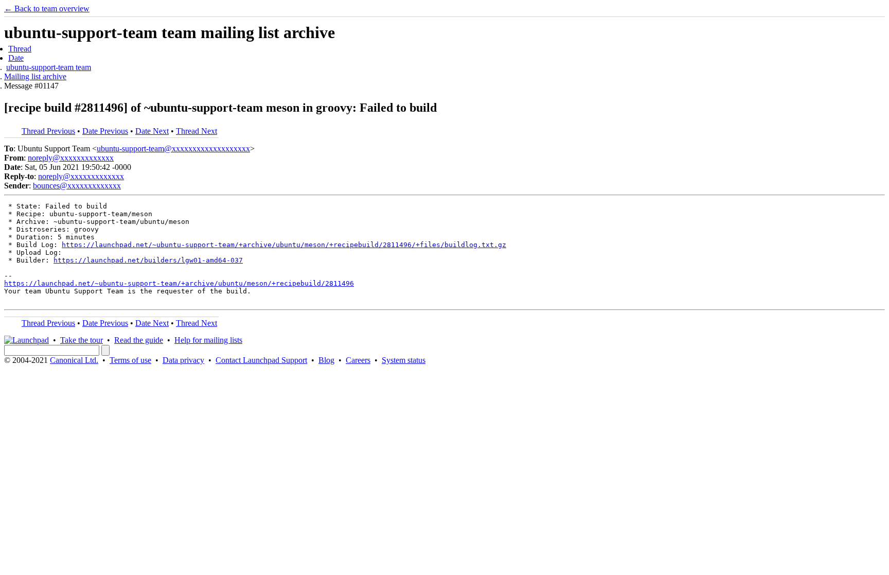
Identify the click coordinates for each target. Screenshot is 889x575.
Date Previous (105, 131)
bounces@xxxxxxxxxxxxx (77, 185)
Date (16, 58)
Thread (19, 48)
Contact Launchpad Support (261, 360)
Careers (358, 360)
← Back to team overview (47, 8)
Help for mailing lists (208, 340)
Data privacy (183, 360)
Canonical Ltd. (74, 360)
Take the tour (81, 340)
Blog (326, 360)
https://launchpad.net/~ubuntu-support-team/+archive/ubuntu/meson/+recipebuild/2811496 (179, 283)
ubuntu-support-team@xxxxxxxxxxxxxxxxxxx (173, 148)
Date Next (152, 131)
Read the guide (138, 340)
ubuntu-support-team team (48, 67)
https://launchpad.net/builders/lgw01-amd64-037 (148, 260)
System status (403, 360)
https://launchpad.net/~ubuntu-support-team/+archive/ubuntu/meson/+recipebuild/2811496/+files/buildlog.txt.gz (284, 245)
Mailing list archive (35, 76)
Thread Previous (48, 131)
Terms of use (130, 360)
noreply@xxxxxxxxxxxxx (71, 157)
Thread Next (196, 131)
